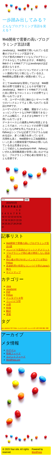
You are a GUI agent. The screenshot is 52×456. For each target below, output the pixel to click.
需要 (8, 314)
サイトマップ (13, 272)
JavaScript (11, 289)
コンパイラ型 (13, 301)
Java (8, 286)
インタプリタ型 (14, 298)
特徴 (8, 307)
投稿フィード (13, 353)
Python (9, 294)
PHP (8, 292)
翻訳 (8, 311)
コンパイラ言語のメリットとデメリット (28, 249)
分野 (8, 304)
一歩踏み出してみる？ (24, 19)
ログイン (11, 350)
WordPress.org (13, 359)
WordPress (37, 452)
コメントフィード (16, 356)
